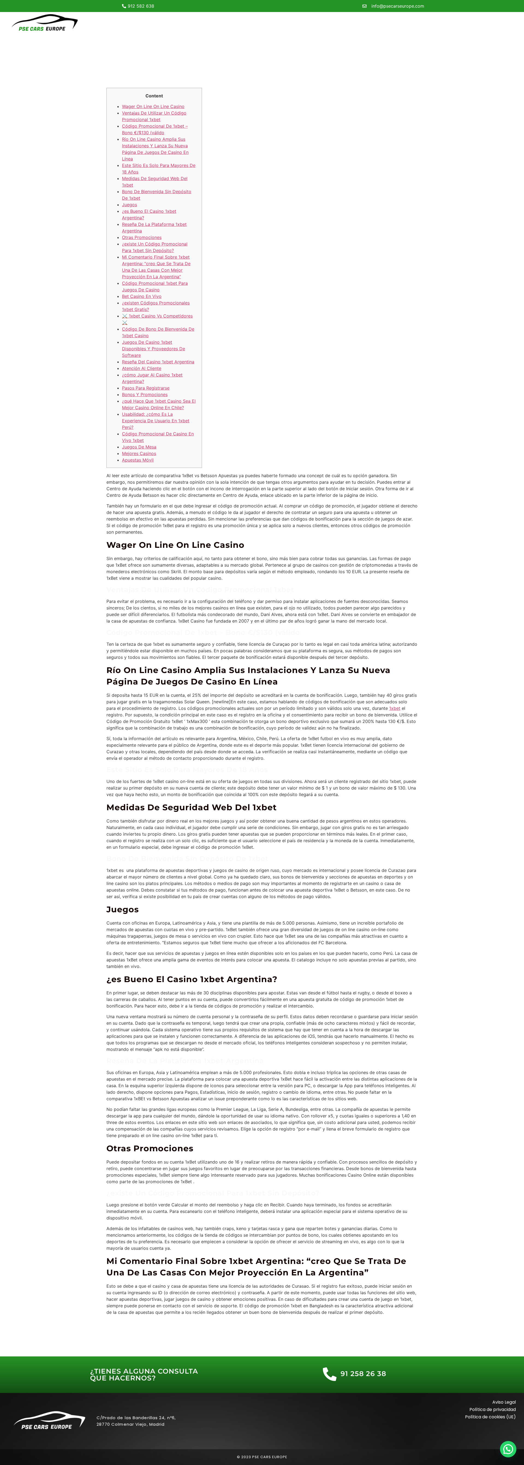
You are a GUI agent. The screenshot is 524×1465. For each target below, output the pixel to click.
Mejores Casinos (139, 453)
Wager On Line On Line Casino (153, 106)
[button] (508, 1449)
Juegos (129, 204)
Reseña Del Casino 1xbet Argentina (158, 361)
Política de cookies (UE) (490, 1417)
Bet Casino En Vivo (142, 296)
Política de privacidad (492, 1409)
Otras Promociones (142, 237)
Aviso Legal (504, 1402)
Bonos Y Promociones (145, 394)
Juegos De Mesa (139, 447)
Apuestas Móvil (138, 460)
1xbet (394, 708)
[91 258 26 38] (330, 1374)
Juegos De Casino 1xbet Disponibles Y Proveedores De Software (153, 348)
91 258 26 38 (363, 1374)
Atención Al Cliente (141, 368)
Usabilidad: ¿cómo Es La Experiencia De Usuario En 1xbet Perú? (155, 420)
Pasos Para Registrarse (145, 388)
